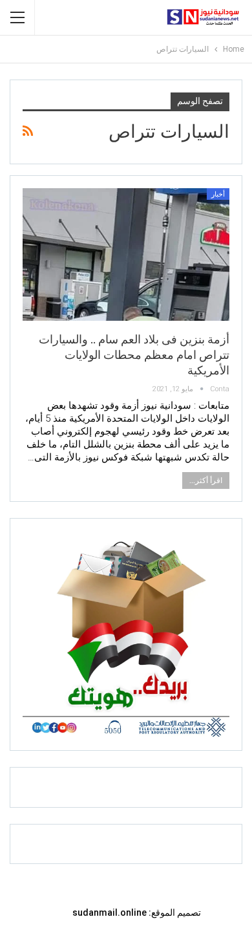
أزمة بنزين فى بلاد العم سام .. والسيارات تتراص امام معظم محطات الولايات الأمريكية (134, 354)
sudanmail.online (109, 912)
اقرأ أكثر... (205, 480)
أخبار (218, 194)
